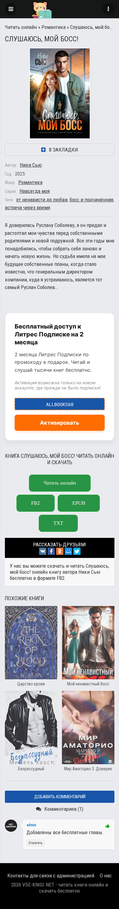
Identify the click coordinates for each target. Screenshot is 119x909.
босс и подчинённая (91, 200)
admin (31, 825)
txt (58, 523)
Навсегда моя (35, 191)
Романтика (53, 27)
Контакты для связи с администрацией (50, 875)
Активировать (59, 423)
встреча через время (27, 207)
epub (78, 503)
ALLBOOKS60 (59, 402)
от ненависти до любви (41, 200)
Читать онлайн (21, 27)
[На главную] (59, 9)
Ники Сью (31, 165)
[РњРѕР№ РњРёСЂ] (68, 551)
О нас (106, 875)
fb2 (35, 503)
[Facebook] (51, 551)
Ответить (35, 843)
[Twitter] (77, 551)
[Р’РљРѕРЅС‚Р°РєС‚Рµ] (42, 551)
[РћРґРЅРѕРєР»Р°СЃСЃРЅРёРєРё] (59, 551)
